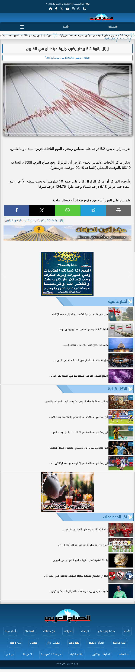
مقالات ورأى (53, 642)
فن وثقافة (49, 631)
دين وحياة (15, 642)
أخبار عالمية (109, 38)
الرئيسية (113, 26)
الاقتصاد (29, 631)
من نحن (10, 654)
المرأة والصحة (96, 642)
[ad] (67, 294)
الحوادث (68, 631)
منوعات (33, 642)
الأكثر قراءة (117, 389)
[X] (42, 210)
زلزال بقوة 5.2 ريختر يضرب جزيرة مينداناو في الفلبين (34, 220)
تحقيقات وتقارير (101, 654)
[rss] (84, 9)
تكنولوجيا (74, 642)
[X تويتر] (62, 9)
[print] (118, 210)
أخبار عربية (10, 631)
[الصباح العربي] (101, 17)
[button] (4, 274)
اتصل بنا (27, 654)
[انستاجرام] (73, 9)
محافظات (124, 654)
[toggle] (22, 26)
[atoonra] (67, 233)
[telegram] (93, 210)
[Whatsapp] (79, 9)
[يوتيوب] (67, 9)
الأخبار (66, 26)
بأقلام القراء (76, 654)
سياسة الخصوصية (51, 654)
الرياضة (85, 631)
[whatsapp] (67, 210)
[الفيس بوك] (56, 9)
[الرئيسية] (50, 9)
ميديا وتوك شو (106, 631)
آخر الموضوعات (115, 517)
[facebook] (16, 210)
